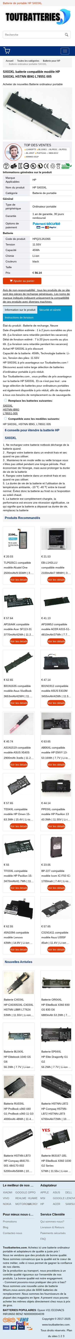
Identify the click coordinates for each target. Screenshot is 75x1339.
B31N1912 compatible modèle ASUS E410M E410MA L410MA (54, 688)
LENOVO (70, 1198)
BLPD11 (63, 149)
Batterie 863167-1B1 (54, 1155)
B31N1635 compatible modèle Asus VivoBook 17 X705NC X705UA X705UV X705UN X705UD (18, 688)
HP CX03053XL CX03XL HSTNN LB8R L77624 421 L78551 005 (18, 1007)
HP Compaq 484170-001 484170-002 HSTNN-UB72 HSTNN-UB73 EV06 (18, 1163)
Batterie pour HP (51, 61)
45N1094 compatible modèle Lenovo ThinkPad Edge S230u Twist (17, 935)
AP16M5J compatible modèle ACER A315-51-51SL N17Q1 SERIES (55, 627)
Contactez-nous (12, 1233)
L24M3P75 (31, 149)
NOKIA (7, 1204)
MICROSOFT (33, 1204)
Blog (5, 1227)
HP (34, 179)
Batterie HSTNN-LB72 (54, 1103)
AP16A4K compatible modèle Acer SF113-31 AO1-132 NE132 (18, 627)
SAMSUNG (70, 1204)
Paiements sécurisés (53, 1233)
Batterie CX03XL (14, 999)
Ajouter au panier (23, 280)
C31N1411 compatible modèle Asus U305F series (54, 935)
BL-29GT (30, 153)
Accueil (9, 61)
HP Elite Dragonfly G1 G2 (54, 1059)
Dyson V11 (44, 1310)
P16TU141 (41, 153)
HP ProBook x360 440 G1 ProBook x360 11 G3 (18, 1111)
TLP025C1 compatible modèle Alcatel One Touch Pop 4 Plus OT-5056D (17, 565)
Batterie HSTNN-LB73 (17, 1155)
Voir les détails (19, 579)
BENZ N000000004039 (30, 1313)
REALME (20, 1198)
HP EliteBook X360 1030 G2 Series (56, 1163)
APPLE (44, 1192)
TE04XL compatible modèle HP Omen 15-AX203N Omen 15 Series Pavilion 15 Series (17, 812)
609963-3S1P (32, 157)
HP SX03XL (39, 187)
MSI (42, 1198)
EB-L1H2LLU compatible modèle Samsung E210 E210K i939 (55, 565)
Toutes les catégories (28, 61)
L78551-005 (10, 413)
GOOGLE (20, 1192)
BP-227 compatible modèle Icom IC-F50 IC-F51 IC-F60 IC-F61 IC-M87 (56, 873)
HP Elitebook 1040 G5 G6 (17, 1059)
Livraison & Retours (52, 1227)
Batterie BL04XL (14, 1051)
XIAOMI (7, 1192)
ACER (56, 1204)
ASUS (56, 1192)
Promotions (10, 1221)
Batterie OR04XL (51, 999)
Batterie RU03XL (14, 1103)
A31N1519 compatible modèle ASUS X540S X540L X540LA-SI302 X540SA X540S (17, 750)
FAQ (43, 1238)
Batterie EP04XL (51, 1051)
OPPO (32, 1192)
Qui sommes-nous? (52, 1221)
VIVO (6, 1198)
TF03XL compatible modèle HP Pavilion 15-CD (18, 873)
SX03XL (8, 405)
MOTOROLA (20, 1204)
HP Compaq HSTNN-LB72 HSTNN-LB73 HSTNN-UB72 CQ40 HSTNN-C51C (54, 1111)
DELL (68, 1192)
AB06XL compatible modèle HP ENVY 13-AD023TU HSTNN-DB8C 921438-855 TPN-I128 (56, 750)
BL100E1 (42, 149)
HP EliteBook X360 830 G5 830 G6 (55, 1007)
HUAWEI (33, 1198)
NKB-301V (53, 153)
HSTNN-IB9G (11, 409)
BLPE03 (53, 149)
